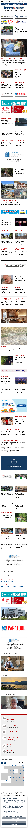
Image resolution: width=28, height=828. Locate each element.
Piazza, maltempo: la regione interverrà (12, 586)
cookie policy (19, 807)
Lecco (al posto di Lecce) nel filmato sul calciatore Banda (7, 121)
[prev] (2, 763)
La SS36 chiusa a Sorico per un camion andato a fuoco (7, 133)
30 (23, 780)
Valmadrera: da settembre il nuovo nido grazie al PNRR (20, 291)
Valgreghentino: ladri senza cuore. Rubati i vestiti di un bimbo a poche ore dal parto (13, 63)
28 (16, 780)
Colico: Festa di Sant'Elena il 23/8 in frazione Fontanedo (6, 242)
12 (10, 774)
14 (16, 774)
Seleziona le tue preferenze (14, 821)
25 (6, 780)
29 (20, 780)
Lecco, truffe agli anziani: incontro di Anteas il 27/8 (6, 391)
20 (13, 777)
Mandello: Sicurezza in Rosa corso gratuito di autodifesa (21, 546)
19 (10, 777)
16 (23, 774)
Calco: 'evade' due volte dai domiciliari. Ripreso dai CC (6, 253)
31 (3, 784)
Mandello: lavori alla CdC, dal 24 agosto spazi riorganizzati (6, 303)
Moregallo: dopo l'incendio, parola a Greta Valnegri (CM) (20, 242)
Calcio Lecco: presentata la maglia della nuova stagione (6, 86)
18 (6, 777)
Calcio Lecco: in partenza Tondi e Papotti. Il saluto (19, 86)
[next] (5, 763)
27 (3, 767)
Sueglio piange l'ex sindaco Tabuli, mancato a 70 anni (20, 278)
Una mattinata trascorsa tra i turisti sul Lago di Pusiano (6, 537)
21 (16, 777)
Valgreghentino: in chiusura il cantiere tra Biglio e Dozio (6, 517)
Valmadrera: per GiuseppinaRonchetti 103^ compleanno (20, 537)
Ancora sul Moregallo (7, 581)
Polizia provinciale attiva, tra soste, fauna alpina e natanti (21, 303)
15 (20, 774)
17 (3, 777)
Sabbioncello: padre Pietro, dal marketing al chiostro (6, 144)
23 (23, 777)
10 (3, 774)
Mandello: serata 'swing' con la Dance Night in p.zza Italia (20, 433)
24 (3, 780)
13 (13, 774)
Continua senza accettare (14, 818)
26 (10, 780)
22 (20, 777)
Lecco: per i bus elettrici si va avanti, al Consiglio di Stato (7, 495)
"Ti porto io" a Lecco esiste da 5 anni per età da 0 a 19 (20, 144)
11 (6, 774)
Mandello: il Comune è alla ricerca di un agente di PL (7, 505)
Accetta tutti (14, 824)
